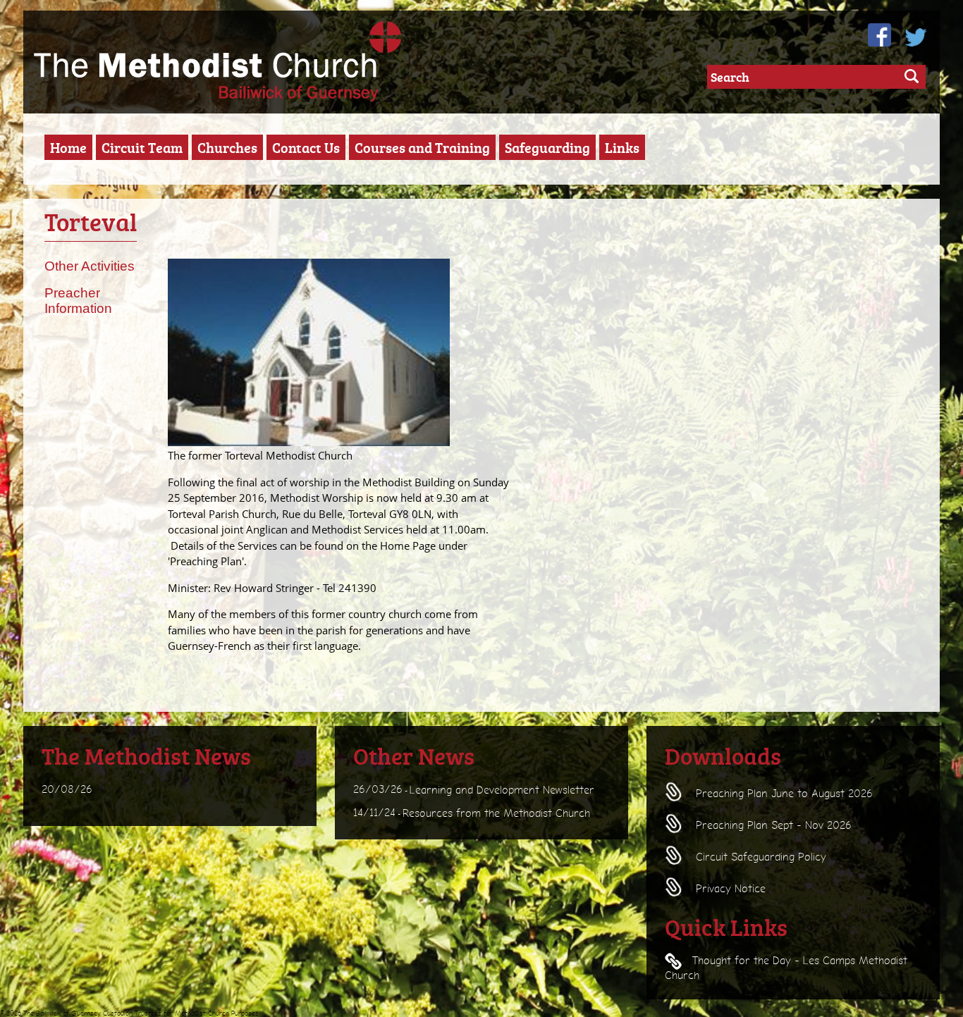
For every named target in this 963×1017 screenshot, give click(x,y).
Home (68, 147)
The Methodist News (146, 755)
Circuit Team (142, 147)
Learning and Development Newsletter (502, 790)
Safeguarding (547, 147)
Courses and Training (422, 147)
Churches (227, 147)
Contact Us (306, 147)
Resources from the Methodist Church (496, 813)
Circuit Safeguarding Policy (759, 857)
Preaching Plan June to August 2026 (782, 793)
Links (622, 147)
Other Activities (89, 266)
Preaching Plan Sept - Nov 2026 (772, 825)
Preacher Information (78, 300)
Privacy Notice (729, 888)
